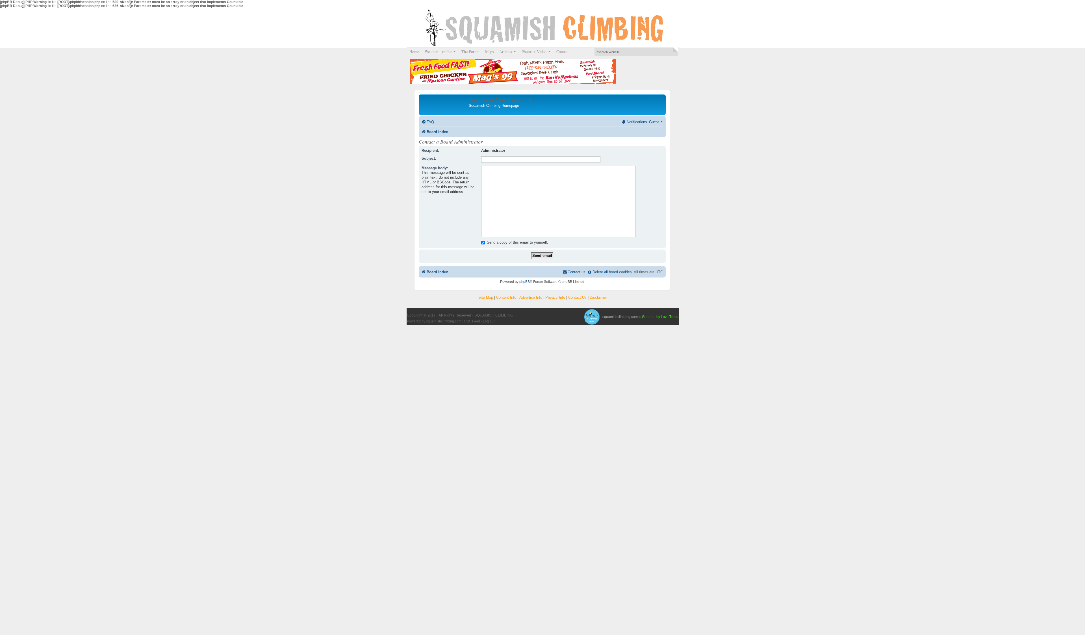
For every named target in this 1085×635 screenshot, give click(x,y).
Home (414, 51)
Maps (489, 51)
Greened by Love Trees (660, 317)
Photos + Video (532, 51)
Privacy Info (555, 297)
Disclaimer (598, 297)
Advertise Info (530, 297)
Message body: (435, 168)
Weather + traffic (437, 51)
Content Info (506, 297)
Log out (488, 321)
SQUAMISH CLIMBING (542, 27)
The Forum (470, 51)
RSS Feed (472, 321)
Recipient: (430, 150)
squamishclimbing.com (443, 321)
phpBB (524, 282)
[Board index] (444, 104)
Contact (562, 51)
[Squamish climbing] (591, 316)
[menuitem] (428, 122)
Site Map (485, 297)
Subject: (429, 158)
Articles (504, 51)
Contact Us (577, 297)
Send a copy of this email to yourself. (517, 242)
